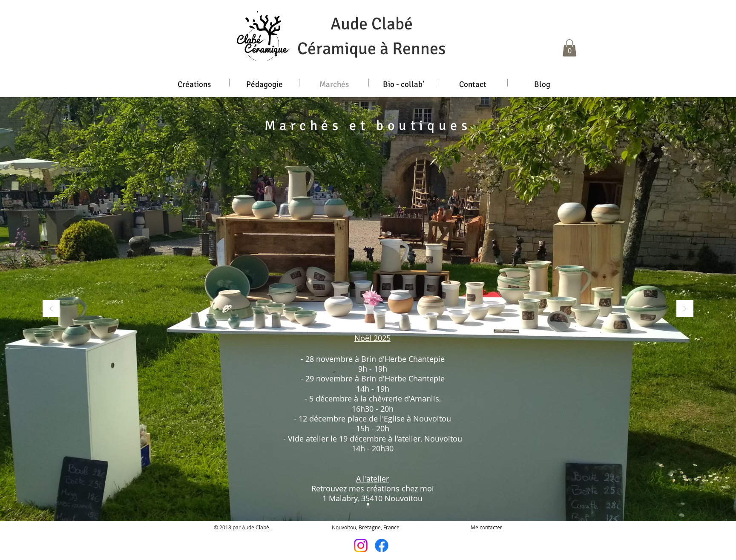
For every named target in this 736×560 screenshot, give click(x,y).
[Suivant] (684, 309)
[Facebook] (382, 545)
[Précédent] (51, 309)
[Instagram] (361, 545)
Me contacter (486, 527)
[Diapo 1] (368, 504)
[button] (569, 48)
